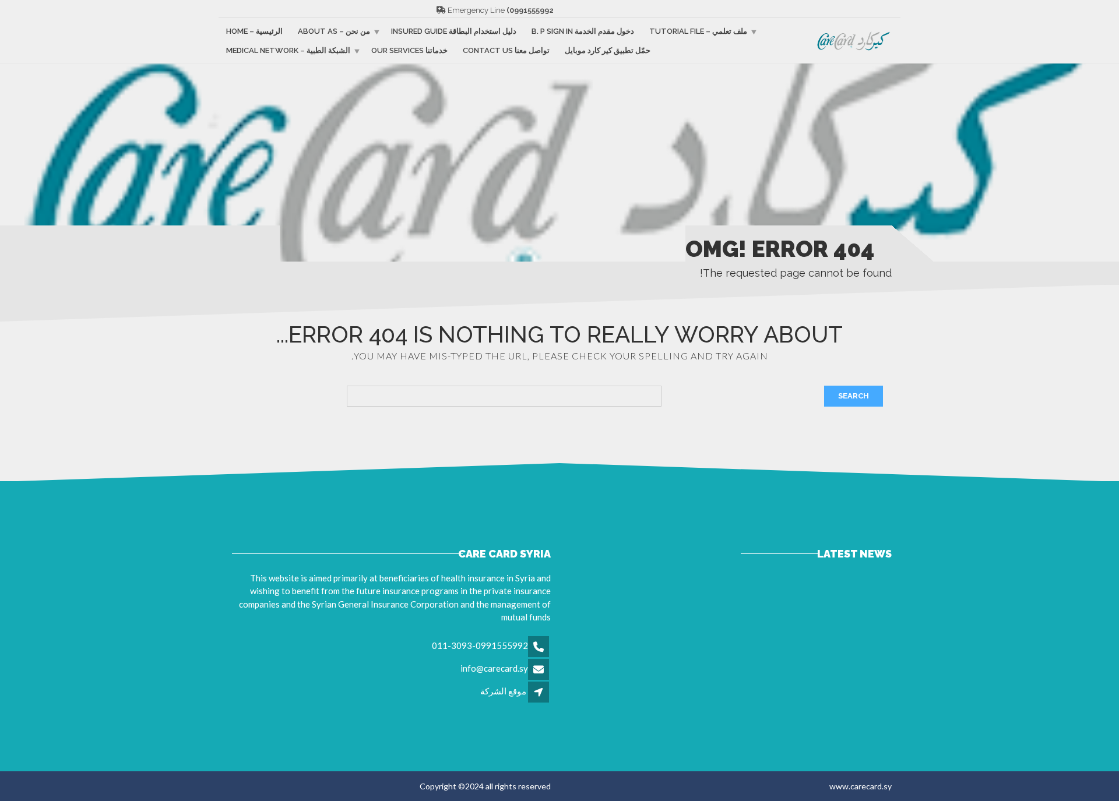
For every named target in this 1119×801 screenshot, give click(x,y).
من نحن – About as (334, 31)
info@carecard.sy (494, 668)
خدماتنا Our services (409, 50)
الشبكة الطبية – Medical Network (288, 50)
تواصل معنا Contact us (506, 50)
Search (853, 395)
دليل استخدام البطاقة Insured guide (453, 31)
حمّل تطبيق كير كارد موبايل (607, 50)
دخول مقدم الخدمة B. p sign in (583, 31)
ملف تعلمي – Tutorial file (698, 31)
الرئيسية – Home (254, 31)
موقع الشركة (503, 691)
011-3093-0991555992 (480, 645)
